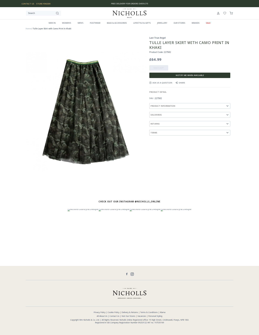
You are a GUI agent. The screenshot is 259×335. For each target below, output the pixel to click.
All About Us (102, 316)
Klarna (162, 312)
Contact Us (114, 316)
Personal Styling (155, 316)
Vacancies (142, 316)
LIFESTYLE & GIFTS (142, 23)
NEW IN (52, 23)
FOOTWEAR (95, 23)
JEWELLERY (162, 23)
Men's (80, 23)
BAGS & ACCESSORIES (117, 23)
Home (28, 29)
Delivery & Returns (130, 312)
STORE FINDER (43, 3)
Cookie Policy (113, 312)
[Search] (57, 13)
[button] (231, 13)
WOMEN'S (66, 23)
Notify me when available (190, 75)
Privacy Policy (99, 312)
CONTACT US (28, 3)
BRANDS (196, 23)
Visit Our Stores (128, 316)
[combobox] (43, 13)
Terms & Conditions (149, 312)
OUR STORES (179, 23)
